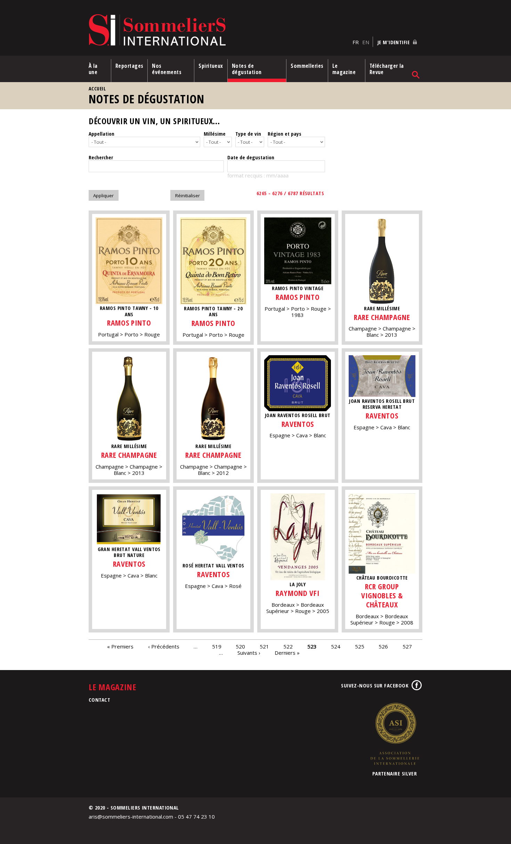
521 (264, 646)
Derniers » (287, 652)
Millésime (215, 133)
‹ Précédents (163, 646)
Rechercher (101, 157)
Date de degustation (250, 157)
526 (383, 646)
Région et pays (284, 133)
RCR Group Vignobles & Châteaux (382, 595)
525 (359, 646)
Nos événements (166, 69)
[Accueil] (219, 30)
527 (407, 646)
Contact (99, 699)
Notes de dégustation (247, 69)
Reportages (129, 66)
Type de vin (248, 133)
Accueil (97, 88)
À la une (93, 69)
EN (365, 42)
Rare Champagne (382, 317)
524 (335, 646)
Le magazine (344, 69)
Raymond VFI (297, 593)
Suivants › (248, 652)
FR (355, 42)
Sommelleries (307, 66)
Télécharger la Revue (387, 69)
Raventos (298, 424)
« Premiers (120, 646)
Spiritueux (210, 66)
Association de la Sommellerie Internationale (394, 733)
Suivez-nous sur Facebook (374, 685)
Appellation (101, 133)
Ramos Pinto (129, 323)
